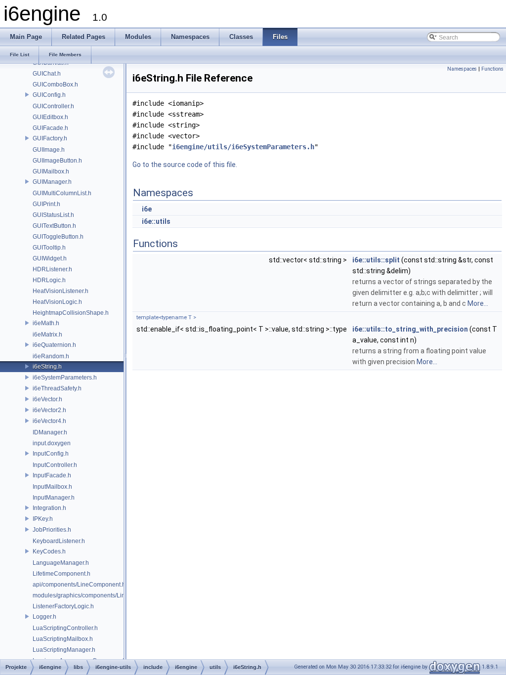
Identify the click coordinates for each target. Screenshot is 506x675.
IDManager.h (50, 432)
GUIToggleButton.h (58, 236)
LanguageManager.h (61, 562)
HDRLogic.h (49, 280)
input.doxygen (52, 443)
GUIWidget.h (50, 258)
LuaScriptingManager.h (64, 649)
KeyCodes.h (49, 551)
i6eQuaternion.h (54, 344)
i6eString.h (47, 366)
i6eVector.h (47, 399)
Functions (492, 69)
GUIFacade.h (50, 128)
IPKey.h (43, 518)
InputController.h (55, 465)
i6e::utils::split (376, 260)
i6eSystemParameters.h (65, 377)
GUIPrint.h (46, 204)
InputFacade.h (52, 475)
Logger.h (44, 616)
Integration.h (49, 508)
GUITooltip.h (49, 247)
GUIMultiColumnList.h (62, 193)
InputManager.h (54, 497)
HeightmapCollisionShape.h (71, 312)
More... (477, 303)
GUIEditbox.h (50, 117)
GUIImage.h (49, 149)
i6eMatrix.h (47, 334)
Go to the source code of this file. (184, 165)
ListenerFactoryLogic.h (63, 606)
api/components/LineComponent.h (79, 584)
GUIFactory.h (50, 138)
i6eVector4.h (49, 421)
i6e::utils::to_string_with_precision (410, 329)
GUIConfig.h (49, 94)
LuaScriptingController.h (65, 628)
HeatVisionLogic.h (57, 301)
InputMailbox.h (52, 486)
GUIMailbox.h (51, 171)
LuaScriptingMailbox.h (63, 638)
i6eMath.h (46, 323)
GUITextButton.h (54, 225)
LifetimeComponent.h (61, 573)
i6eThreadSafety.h (57, 388)
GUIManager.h (52, 181)
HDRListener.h (52, 269)
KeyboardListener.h (59, 541)
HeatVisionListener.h (60, 291)
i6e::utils (156, 221)
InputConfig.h (51, 453)
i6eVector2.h (49, 410)
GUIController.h (53, 106)
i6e (147, 209)
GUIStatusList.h (53, 214)
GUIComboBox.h (55, 84)
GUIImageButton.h (57, 160)
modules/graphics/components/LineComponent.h (99, 595)
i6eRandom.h (51, 356)
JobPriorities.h (52, 529)
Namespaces (462, 69)
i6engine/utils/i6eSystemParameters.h (243, 147)
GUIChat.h (47, 73)
